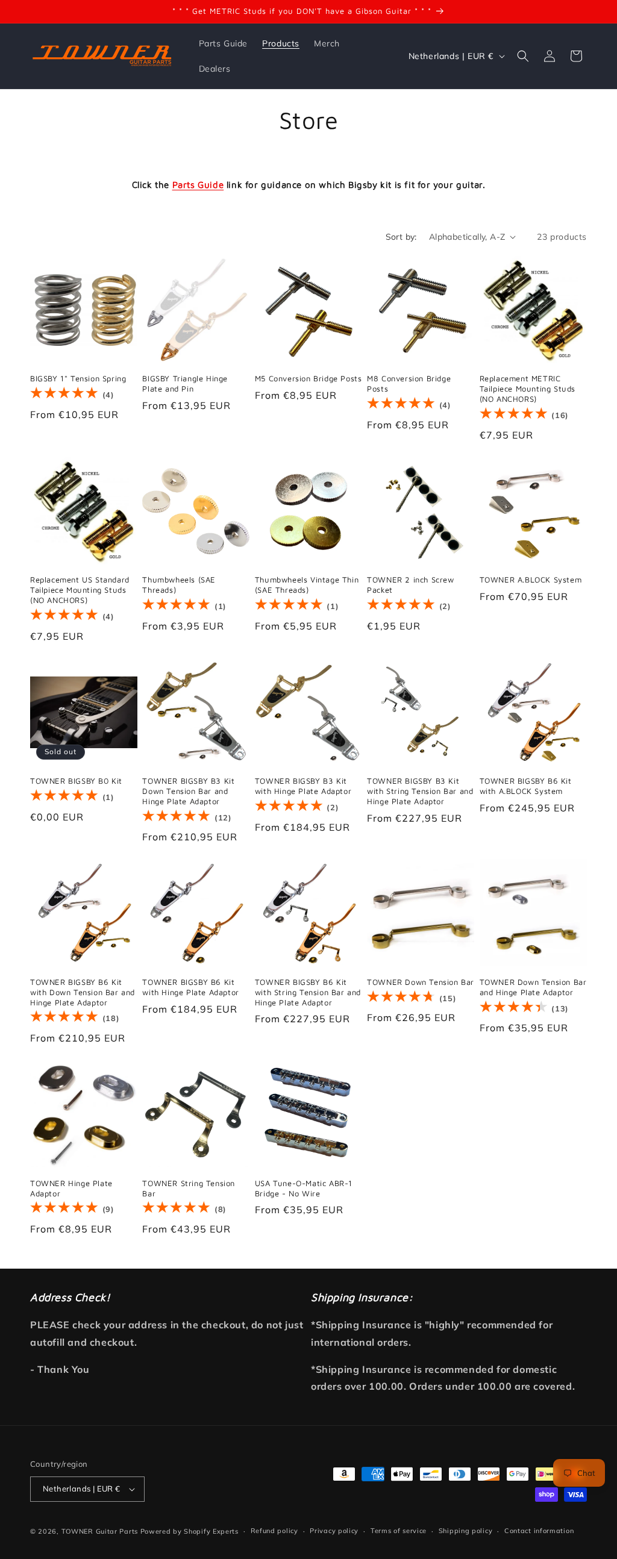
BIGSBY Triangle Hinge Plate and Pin (185, 383)
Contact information (539, 1530)
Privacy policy (334, 1530)
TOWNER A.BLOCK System (531, 579)
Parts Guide (198, 185)
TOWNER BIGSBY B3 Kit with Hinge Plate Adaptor (303, 786)
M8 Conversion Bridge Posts (409, 383)
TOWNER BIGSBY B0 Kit (76, 781)
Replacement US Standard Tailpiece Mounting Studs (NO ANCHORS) (80, 590)
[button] (523, 56)
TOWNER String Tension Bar (188, 1188)
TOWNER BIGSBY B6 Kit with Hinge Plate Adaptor (190, 987)
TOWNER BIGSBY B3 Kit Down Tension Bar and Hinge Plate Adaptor (188, 791)
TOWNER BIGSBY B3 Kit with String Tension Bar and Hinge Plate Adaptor (420, 791)
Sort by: (401, 236)
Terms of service (399, 1530)
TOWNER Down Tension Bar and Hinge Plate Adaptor (533, 987)
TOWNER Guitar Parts (99, 1531)
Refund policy (274, 1530)
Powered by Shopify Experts (189, 1531)
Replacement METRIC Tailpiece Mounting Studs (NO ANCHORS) (527, 388)
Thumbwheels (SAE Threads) (179, 585)
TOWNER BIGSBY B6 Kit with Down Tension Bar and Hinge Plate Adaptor (82, 992)
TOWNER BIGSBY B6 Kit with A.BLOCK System (526, 786)
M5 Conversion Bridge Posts (308, 378)
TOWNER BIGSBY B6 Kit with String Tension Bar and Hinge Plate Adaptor (308, 992)
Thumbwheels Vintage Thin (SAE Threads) (307, 585)
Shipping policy (466, 1530)
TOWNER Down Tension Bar (420, 982)
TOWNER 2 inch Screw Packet (410, 585)
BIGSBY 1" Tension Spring (78, 378)
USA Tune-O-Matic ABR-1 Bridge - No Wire (303, 1188)
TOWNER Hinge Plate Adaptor (71, 1188)
